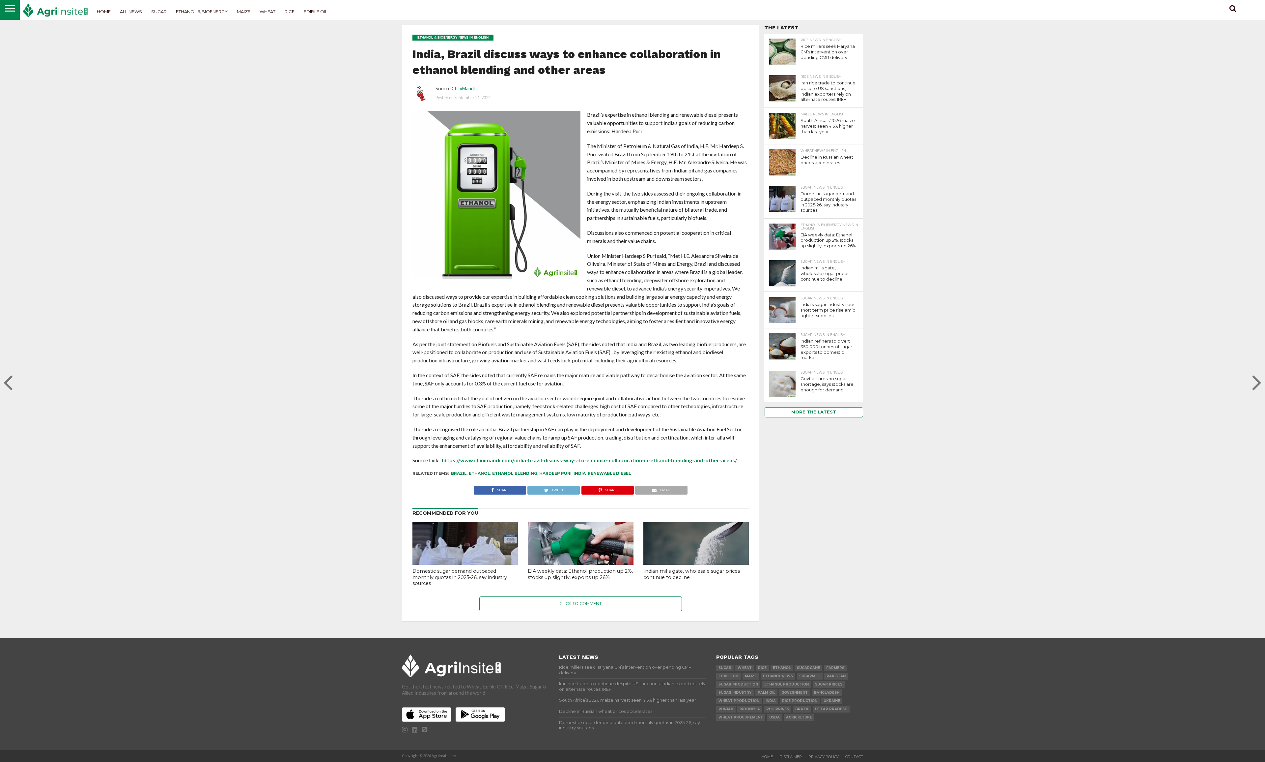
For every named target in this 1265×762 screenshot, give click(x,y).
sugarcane (808, 668)
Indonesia (750, 709)
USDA (774, 717)
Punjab (725, 709)
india (580, 473)
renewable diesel (609, 473)
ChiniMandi (463, 88)
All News (131, 11)
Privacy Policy (823, 756)
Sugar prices (828, 684)
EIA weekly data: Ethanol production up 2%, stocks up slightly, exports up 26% (580, 574)
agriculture (799, 717)
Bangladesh (826, 692)
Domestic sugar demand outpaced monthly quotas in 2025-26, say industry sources (459, 577)
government (794, 692)
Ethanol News (778, 676)
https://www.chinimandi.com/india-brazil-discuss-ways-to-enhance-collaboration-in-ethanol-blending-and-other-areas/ (589, 460)
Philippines (777, 709)
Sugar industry (734, 692)
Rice (290, 11)
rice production (799, 701)
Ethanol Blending (514, 473)
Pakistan (836, 676)
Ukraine (832, 701)
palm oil (766, 692)
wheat (745, 668)
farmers (835, 668)
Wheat (267, 11)
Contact (854, 756)
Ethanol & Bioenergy (202, 11)
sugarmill (809, 676)
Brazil (459, 473)
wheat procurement (740, 717)
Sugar (159, 11)
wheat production (738, 701)
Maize (243, 11)
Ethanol (479, 473)
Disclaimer (790, 756)
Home (104, 11)
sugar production (738, 684)
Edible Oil (315, 11)
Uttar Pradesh (831, 709)
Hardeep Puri (555, 473)
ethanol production (786, 684)
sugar (724, 668)
